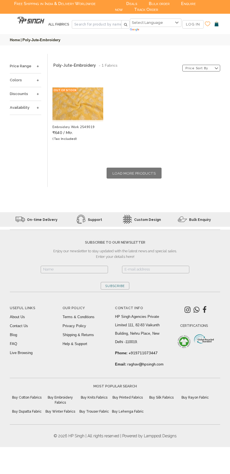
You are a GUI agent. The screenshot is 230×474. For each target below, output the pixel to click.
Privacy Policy (74, 326)
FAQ (13, 344)
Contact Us (19, 326)
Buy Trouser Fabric (94, 411)
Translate (155, 30)
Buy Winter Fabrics (60, 411)
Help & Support (75, 344)
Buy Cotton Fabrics (27, 397)
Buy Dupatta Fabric (27, 411)
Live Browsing (21, 353)
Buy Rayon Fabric (195, 397)
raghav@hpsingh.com (145, 364)
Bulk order (159, 3)
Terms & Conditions (79, 317)
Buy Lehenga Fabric (128, 411)
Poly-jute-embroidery (41, 40)
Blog (13, 335)
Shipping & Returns (78, 335)
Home (15, 40)
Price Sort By (196, 68)
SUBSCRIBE (115, 286)
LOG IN (193, 24)
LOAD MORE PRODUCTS (134, 173)
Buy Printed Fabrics (127, 397)
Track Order (146, 9)
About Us (17, 317)
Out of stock (65, 90)
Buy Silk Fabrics (161, 397)
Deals (131, 3)
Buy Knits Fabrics (94, 397)
